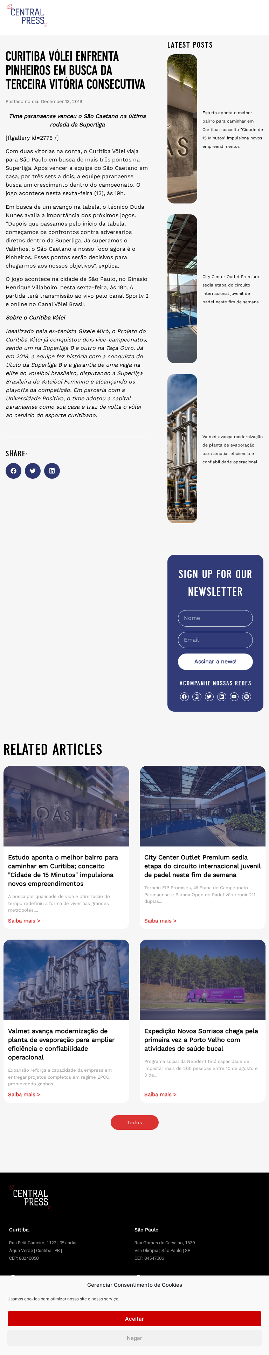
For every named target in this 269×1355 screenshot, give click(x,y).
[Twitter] (209, 696)
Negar (134, 1338)
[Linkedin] (221, 696)
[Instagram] (196, 696)
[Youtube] (234, 696)
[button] (13, 471)
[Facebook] (184, 696)
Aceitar (134, 1318)
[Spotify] (246, 696)
